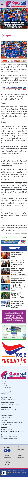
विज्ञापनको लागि (7, 388)
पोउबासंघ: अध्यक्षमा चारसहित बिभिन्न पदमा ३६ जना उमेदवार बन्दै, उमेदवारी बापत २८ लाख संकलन (18, 280)
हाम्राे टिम (5, 386)
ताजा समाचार (14, 248)
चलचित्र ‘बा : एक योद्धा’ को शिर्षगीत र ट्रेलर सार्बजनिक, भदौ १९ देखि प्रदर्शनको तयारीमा (18, 264)
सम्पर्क (5, 384)
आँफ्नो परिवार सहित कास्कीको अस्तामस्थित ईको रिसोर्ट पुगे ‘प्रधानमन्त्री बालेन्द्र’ (18, 288)
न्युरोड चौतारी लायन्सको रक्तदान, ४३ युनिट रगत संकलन (17, 254)
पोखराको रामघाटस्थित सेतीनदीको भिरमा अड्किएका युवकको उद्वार (17, 295)
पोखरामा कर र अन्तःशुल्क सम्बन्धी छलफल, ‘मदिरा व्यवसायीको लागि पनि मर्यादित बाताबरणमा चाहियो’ (18, 272)
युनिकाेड (5, 382)
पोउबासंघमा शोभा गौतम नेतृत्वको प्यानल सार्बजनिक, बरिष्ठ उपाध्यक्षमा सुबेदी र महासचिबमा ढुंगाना (18, 304)
